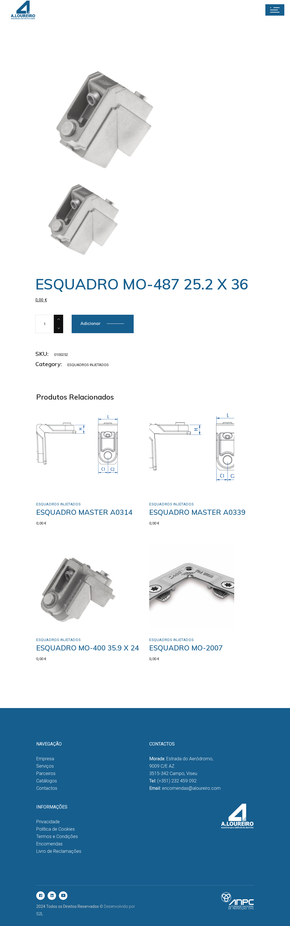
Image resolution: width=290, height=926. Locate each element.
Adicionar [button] (58, 487)
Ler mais (56, 623)
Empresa (45, 758)
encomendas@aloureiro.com (191, 788)
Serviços (45, 766)
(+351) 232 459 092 (177, 781)
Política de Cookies (55, 829)
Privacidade (48, 821)
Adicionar (90, 323)
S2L (39, 914)
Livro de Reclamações (58, 851)
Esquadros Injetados (88, 365)
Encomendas (49, 844)
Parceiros (46, 773)
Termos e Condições (57, 836)
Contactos (46, 788)
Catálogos (46, 781)
